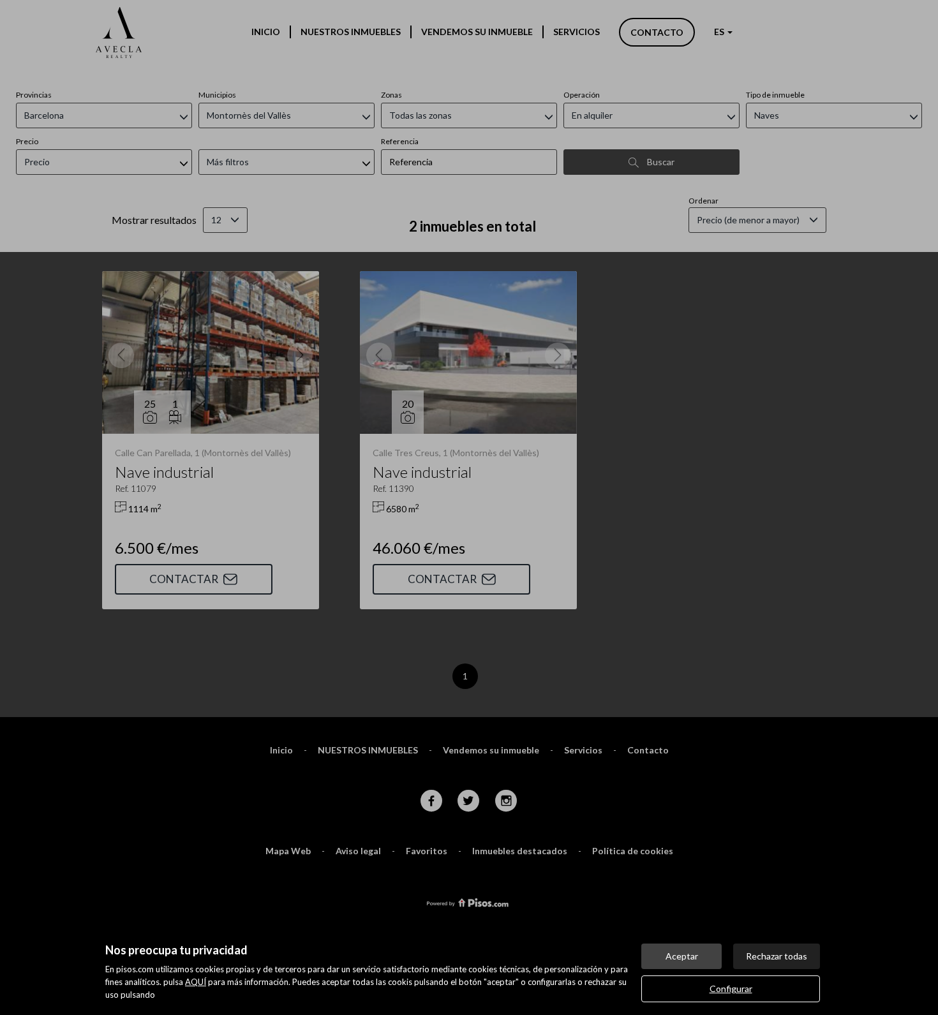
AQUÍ (195, 982)
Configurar (731, 988)
